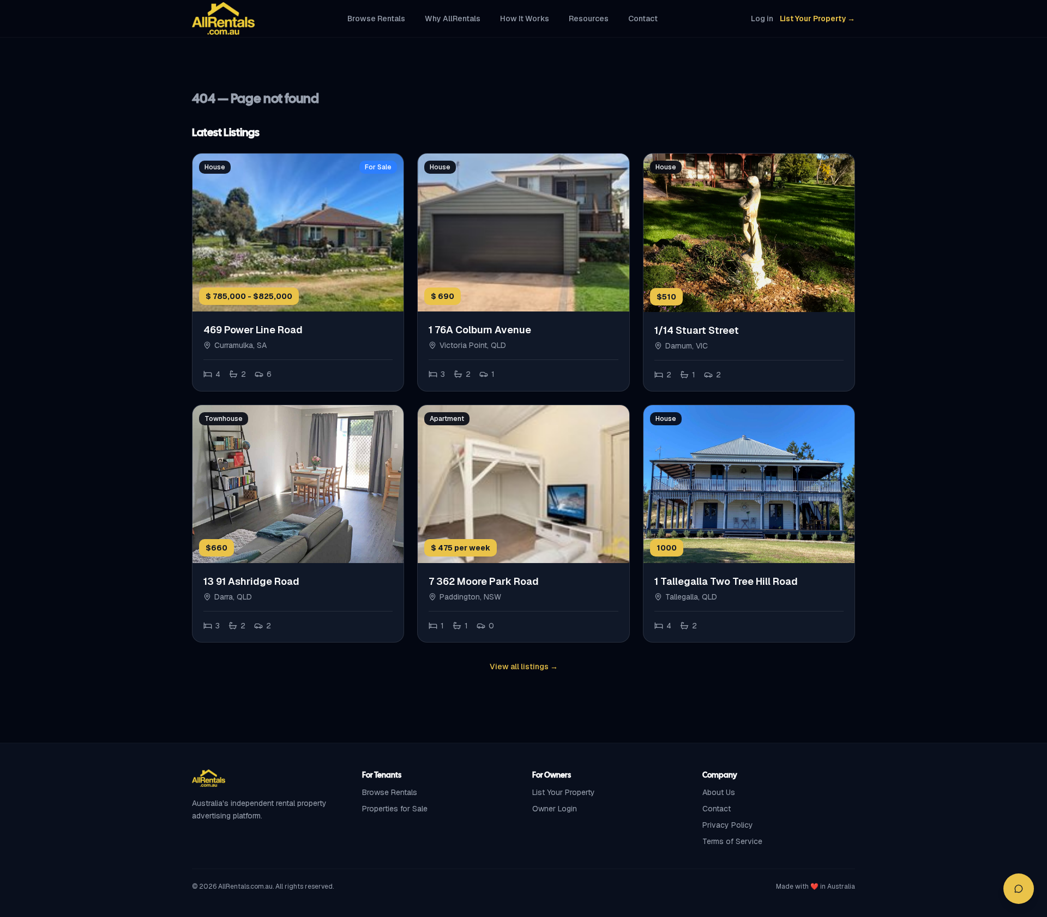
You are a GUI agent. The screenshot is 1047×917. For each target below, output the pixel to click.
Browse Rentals (376, 18)
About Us (718, 792)
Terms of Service (732, 841)
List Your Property (563, 792)
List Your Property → (817, 18)
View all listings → (524, 666)
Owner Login (554, 809)
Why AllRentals (452, 18)
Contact (643, 18)
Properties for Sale (395, 809)
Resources (589, 18)
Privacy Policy (727, 825)
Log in (762, 18)
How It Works (524, 18)
